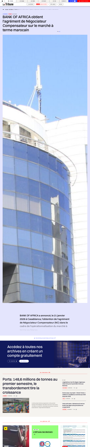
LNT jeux (54, 1)
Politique (65, 387)
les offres (23, 361)
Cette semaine (52, 4)
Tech (64, 398)
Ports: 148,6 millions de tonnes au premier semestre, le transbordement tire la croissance (30, 386)
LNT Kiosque (22, 1)
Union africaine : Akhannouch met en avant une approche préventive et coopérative (73, 405)
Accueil (6, 9)
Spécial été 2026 (42, 4)
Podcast (36, 429)
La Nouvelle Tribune (8, 4)
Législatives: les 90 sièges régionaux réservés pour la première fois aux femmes (73, 384)
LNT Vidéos (33, 1)
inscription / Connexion (84, 1)
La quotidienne (30, 4)
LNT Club (71, 1)
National (64, 409)
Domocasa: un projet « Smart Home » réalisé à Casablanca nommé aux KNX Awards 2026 (74, 394)
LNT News (11, 1)
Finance (15, 9)
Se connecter (12, 361)
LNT (59, 31)
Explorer (60, 4)
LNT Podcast (44, 1)
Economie (5, 395)
